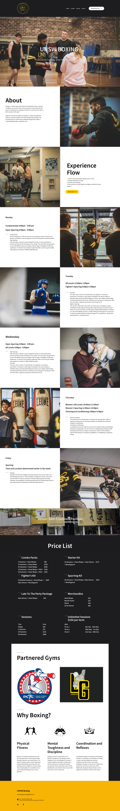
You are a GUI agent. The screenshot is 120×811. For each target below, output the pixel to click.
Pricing (78, 8)
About (67, 8)
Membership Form (72, 191)
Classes (73, 8)
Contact (83, 8)
